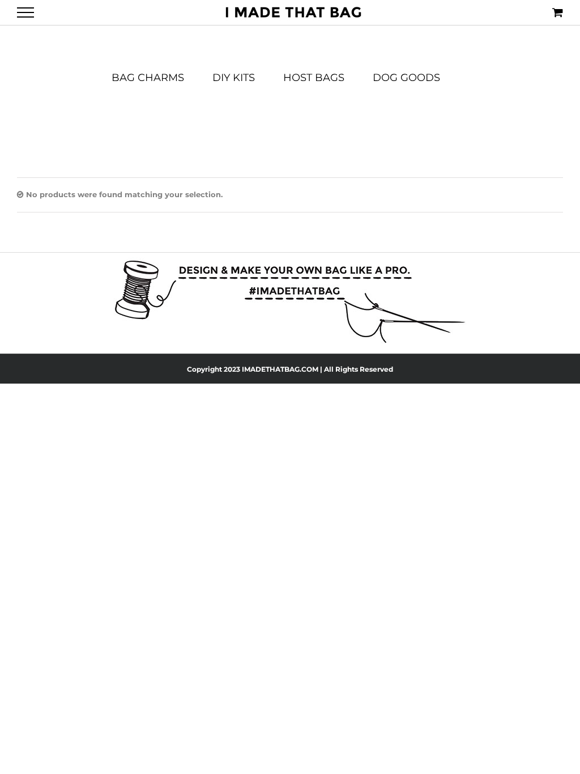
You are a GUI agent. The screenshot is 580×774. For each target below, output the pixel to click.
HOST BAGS (313, 78)
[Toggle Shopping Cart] (557, 12)
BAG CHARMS (148, 78)
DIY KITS (233, 78)
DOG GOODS (406, 78)
